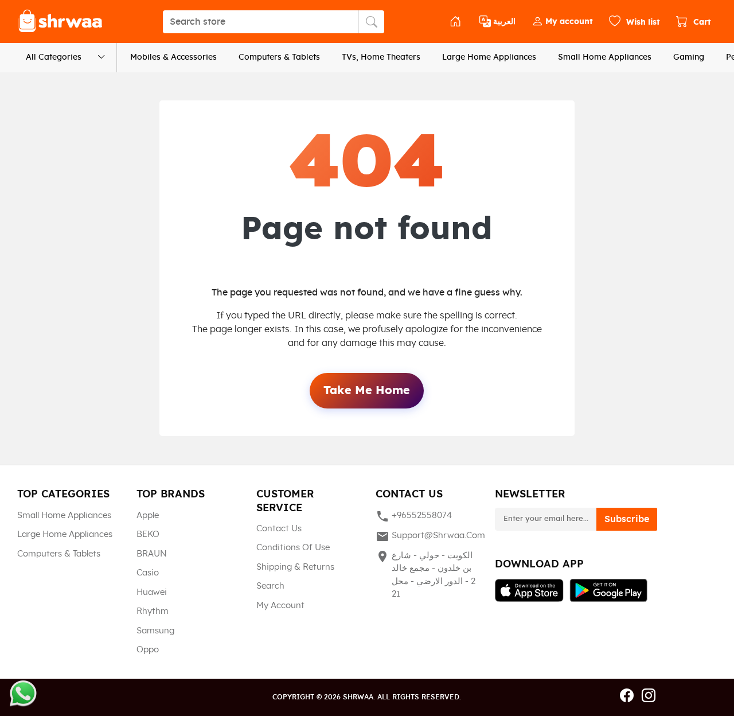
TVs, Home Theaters (381, 57)
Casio (147, 573)
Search (270, 586)
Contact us (279, 528)
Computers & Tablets (279, 57)
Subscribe (626, 519)
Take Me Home (366, 390)
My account (280, 605)
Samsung (155, 630)
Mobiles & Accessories (173, 57)
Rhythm (152, 611)
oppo (147, 649)
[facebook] (626, 696)
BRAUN (151, 554)
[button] (562, 21)
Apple (147, 515)
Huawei (151, 592)
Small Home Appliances (604, 57)
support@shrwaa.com (427, 536)
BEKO (147, 534)
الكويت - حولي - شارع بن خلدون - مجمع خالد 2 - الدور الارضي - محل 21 (425, 574)
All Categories (53, 57)
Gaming (688, 57)
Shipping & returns (295, 567)
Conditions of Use (293, 547)
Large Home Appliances (489, 57)
